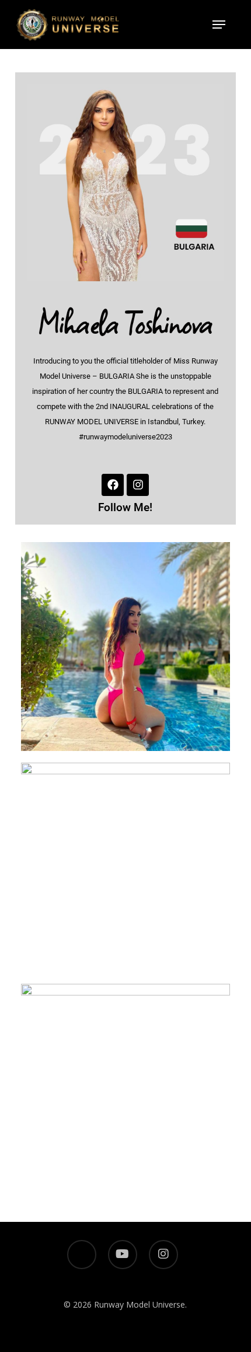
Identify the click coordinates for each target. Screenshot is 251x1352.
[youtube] (122, 1254)
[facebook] (81, 1254)
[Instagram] (138, 485)
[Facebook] (113, 485)
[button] (219, 24)
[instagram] (163, 1254)
